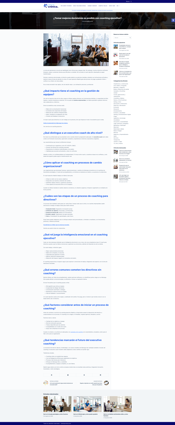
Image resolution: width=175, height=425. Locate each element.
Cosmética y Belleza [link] (103, 5)
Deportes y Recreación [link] (120, 105)
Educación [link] (116, 109)
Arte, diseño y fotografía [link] (66, 5)
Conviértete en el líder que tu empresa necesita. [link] (56, 224)
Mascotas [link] (116, 127)
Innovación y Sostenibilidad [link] (121, 121)
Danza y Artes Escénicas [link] (120, 100)
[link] (173, 20)
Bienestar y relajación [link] (119, 87)
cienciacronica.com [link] (66, 423)
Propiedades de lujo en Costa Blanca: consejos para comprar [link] (125, 47)
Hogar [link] (115, 116)
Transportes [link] (117, 139)
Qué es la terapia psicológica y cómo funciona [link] (55, 414)
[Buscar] (131, 1)
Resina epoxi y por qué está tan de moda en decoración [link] (124, 55)
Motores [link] (116, 132)
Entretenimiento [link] (118, 111)
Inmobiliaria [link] (117, 120)
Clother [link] (115, 93)
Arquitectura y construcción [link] (121, 83)
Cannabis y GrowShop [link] (92, 5)
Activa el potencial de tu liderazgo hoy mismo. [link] (55, 123)
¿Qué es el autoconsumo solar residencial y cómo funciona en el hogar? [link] (125, 152)
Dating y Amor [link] (112, 5)
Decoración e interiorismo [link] (120, 103)
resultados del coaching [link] (76, 332)
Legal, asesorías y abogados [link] (121, 123)
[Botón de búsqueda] (130, 37)
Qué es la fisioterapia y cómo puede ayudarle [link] (85, 414)
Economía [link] (116, 107)
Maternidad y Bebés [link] (119, 129)
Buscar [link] (128, 1)
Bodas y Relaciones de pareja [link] (79, 5)
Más (117, 5)
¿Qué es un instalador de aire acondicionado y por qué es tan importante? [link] (125, 73)
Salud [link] (115, 136)
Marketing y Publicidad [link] (120, 125)
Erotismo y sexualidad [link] (119, 112)
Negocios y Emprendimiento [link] (121, 134)
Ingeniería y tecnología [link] (119, 118)
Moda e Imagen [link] (118, 130)
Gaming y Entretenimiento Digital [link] (122, 114)
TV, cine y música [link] (118, 143)
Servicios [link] (116, 138)
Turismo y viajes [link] (118, 141)
